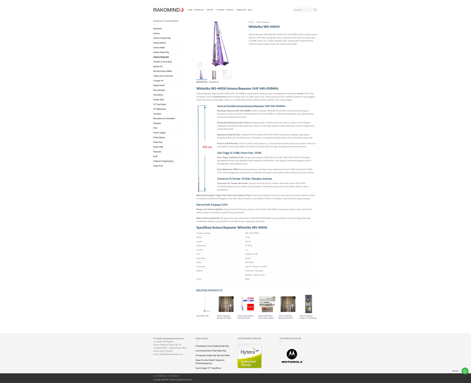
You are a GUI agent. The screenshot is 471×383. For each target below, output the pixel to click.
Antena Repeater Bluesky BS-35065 (224, 317)
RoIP (155, 156)
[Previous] (200, 44)
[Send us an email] (316, 2)
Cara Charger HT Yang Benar (208, 368)
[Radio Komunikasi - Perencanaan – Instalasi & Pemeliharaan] (168, 9)
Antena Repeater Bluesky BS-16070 (286, 317)
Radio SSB (158, 147)
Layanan (220, 10)
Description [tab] (201, 82)
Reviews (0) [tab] (214, 82)
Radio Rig (157, 142)
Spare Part (158, 166)
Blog (250, 10)
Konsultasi (241, 10)
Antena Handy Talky (162, 38)
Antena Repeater (161, 57)
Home (190, 10)
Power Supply (159, 133)
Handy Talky (158, 100)
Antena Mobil (159, 48)
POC (155, 128)
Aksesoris (157, 29)
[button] (199, 65)
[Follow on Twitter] (314, 2)
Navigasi (157, 123)
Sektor (210, 10)
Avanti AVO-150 (202, 316)
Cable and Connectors (163, 76)
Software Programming (163, 161)
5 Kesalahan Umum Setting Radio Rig (212, 346)
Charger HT (158, 81)
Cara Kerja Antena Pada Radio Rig (210, 351)
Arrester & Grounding (162, 62)
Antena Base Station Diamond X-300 (245, 317)
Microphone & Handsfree (164, 118)
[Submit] (315, 10)
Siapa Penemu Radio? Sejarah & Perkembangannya (209, 361)
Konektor (157, 114)
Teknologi (198, 10)
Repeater (157, 152)
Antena (156, 33)
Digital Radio (159, 85)
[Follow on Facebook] (309, 2)
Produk (229, 10)
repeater (300, 94)
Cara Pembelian (160, 376)
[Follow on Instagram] (312, 2)
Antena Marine (159, 43)
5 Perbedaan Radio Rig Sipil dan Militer (212, 355)
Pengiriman (174, 376)
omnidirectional (219, 97)
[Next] (240, 44)
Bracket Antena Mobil (162, 71)
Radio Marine (159, 137)
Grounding (158, 95)
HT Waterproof (159, 109)
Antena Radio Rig (161, 52)
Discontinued (159, 90)
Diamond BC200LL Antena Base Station (266, 317)
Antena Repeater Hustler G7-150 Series (308, 317)
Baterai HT (158, 66)
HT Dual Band (159, 104)
